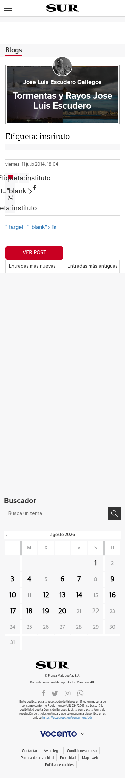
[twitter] (55, 693)
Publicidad (68, 758)
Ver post (34, 252)
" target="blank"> (10, 188)
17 (13, 611)
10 (12, 595)
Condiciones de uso (82, 751)
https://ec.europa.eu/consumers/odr (67, 717)
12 (46, 595)
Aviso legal (52, 751)
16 (112, 595)
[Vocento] (62, 734)
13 (62, 595)
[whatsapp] (80, 693)
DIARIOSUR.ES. (62, 665)
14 (79, 595)
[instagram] (67, 693)
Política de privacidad (37, 758)
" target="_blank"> (28, 226)
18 (29, 611)
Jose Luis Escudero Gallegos (62, 82)
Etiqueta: (24, 178)
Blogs (13, 50)
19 (45, 611)
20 (62, 611)
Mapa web (90, 758)
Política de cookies (59, 765)
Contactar (29, 751)
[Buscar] (114, 513)
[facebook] (43, 693)
